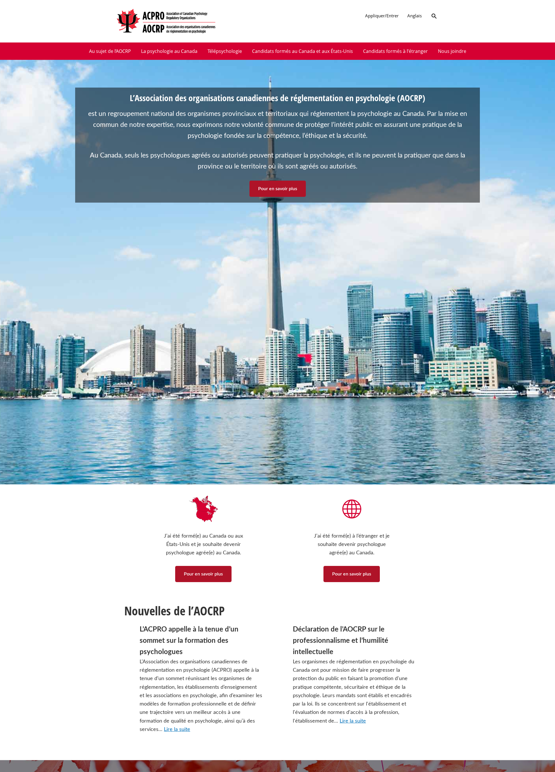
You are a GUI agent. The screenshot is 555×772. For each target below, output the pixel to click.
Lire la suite (177, 729)
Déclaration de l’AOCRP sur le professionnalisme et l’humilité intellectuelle (340, 641)
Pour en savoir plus (277, 188)
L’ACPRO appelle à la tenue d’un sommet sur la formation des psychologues (189, 641)
